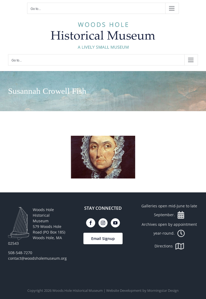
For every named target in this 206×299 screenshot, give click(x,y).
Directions (163, 245)
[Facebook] (90, 222)
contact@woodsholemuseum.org (37, 258)
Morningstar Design (163, 290)
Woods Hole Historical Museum (77, 290)
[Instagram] (103, 222)
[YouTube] (115, 222)
